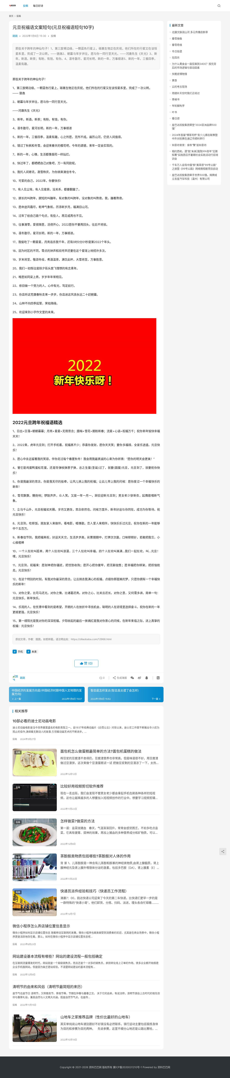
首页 (11, 16)
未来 (34, 651)
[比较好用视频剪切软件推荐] (35, 797)
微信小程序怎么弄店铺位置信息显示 (41, 926)
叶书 (174, 112)
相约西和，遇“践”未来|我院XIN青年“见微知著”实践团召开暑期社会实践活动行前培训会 (195, 155)
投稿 (25, 5)
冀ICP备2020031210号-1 (127, 1067)
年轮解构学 (178, 105)
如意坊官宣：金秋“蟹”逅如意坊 (189, 144)
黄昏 (174, 80)
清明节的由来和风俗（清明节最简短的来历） (48, 987)
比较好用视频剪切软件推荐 (82, 786)
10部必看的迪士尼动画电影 (34, 721)
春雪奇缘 (177, 44)
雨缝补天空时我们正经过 (186, 93)
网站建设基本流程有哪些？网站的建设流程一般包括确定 (57, 956)
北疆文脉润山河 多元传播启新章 (190, 32)
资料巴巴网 (164, 1067)
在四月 (176, 57)
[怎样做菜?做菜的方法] (35, 832)
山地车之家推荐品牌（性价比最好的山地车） (96, 1017)
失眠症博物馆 (179, 73)
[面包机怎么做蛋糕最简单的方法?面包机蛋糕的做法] (35, 762)
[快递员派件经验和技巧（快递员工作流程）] (35, 902)
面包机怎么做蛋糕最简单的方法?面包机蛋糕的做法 (100, 751)
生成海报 (121, 677)
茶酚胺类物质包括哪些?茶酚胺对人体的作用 (95, 856)
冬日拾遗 (177, 51)
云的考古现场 (179, 86)
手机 (20, 651)
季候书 (176, 99)
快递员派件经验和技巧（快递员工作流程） (94, 891)
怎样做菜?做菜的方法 (77, 821)
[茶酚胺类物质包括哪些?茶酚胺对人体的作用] (35, 867)
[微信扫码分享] (132, 678)
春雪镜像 (177, 38)
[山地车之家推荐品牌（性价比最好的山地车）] (35, 1028)
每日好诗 (38, 5)
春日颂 (176, 118)
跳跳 (15, 35)
